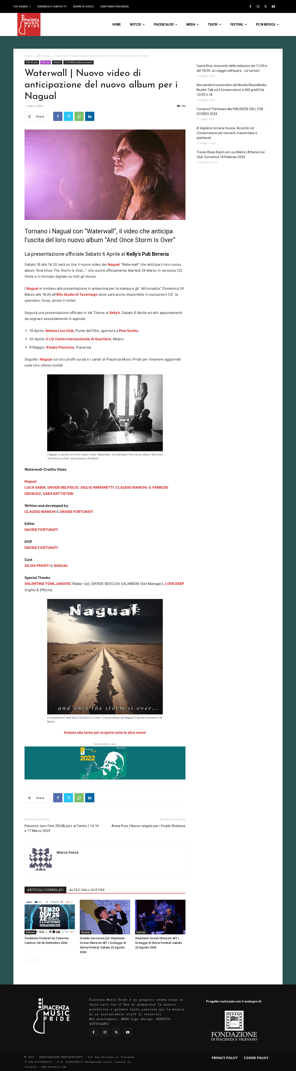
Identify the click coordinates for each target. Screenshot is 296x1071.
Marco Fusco (68, 852)
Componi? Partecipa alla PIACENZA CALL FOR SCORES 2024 (230, 111)
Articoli (57, 62)
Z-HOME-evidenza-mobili (78, 62)
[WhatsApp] (79, 116)
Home (29, 56)
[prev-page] (27, 961)
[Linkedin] (89, 116)
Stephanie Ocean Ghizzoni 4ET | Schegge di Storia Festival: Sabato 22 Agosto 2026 (158, 942)
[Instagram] (258, 6)
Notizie (45, 62)
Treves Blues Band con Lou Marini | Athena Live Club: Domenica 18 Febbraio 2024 (231, 154)
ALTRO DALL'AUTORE (87, 890)
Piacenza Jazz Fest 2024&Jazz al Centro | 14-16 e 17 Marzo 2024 (62, 828)
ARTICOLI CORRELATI (45, 890)
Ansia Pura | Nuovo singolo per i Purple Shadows (148, 826)
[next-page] (35, 961)
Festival (30, 932)
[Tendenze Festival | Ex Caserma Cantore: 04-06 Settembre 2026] (50, 917)
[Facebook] (250, 6)
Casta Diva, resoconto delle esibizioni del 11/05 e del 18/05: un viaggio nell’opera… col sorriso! (232, 68)
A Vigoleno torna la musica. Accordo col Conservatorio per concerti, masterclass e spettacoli (227, 133)
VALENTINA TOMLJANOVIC (48, 583)
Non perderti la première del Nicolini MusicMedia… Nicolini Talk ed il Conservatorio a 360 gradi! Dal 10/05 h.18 (232, 89)
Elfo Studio (44, 56)
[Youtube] (273, 6)
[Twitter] (265, 6)
